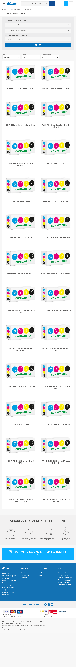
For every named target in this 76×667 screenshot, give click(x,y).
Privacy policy (63, 573)
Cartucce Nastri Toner (14, 9)
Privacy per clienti (64, 580)
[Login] (66, 3)
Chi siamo (24, 573)
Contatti (24, 578)
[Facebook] (45, 604)
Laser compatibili (26, 9)
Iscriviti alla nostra (40, 551)
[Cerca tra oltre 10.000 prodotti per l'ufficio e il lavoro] (52, 3)
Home (4, 9)
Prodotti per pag (46, 54)
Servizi (41, 575)
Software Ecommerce (9, 630)
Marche (24, 54)
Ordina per (5, 54)
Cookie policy (63, 575)
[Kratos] (12, 3)
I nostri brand (25, 575)
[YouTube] (52, 604)
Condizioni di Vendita (65, 585)
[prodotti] (4, 4)
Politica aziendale (64, 582)
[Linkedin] (49, 604)
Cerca (38, 45)
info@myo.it (6, 590)
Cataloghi (42, 573)
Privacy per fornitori (65, 578)
